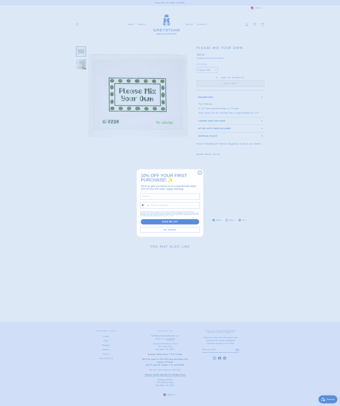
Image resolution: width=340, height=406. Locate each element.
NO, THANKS (170, 230)
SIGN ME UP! (170, 222)
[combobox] (145, 205)
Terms (173, 215)
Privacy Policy (167, 215)
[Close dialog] (200, 173)
